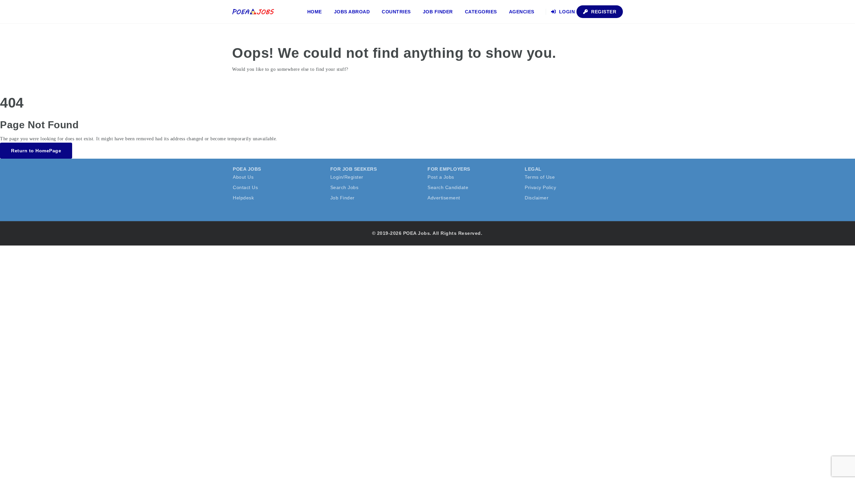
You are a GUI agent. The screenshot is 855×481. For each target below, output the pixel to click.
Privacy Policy (540, 187)
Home (314, 11)
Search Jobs (344, 187)
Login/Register (346, 177)
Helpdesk (243, 197)
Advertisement (444, 197)
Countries (396, 11)
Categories (481, 11)
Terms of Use (540, 177)
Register (603, 11)
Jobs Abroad (352, 11)
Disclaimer (536, 197)
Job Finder (438, 11)
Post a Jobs (441, 177)
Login (566, 11)
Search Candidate (448, 187)
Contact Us (245, 187)
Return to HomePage (36, 150)
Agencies (521, 11)
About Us (243, 177)
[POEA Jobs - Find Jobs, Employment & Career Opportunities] (253, 11)
